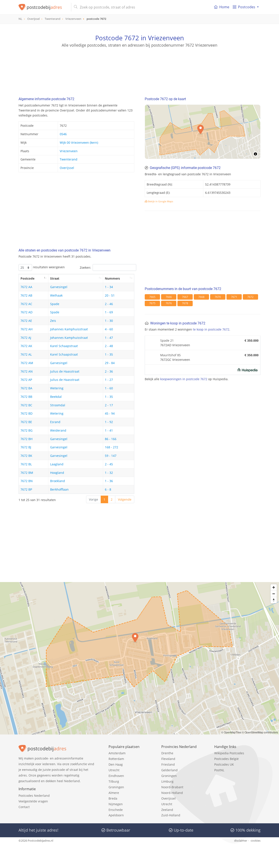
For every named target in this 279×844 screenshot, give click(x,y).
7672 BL (26, 464)
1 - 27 (109, 380)
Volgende (124, 499)
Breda (113, 798)
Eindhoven (116, 776)
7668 (201, 297)
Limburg (167, 781)
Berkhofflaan (59, 489)
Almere (114, 793)
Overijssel (67, 168)
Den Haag (116, 764)
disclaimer (240, 840)
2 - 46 (109, 304)
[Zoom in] (273, 587)
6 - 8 (108, 489)
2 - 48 (109, 346)
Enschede (116, 810)
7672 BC (26, 405)
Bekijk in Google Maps (160, 201)
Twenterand (68, 159)
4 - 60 (109, 329)
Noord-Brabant (172, 787)
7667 (185, 297)
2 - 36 (109, 371)
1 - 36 (109, 481)
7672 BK (26, 456)
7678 (185, 303)
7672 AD (26, 312)
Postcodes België (226, 759)
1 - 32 (109, 473)
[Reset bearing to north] (273, 600)
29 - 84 (110, 363)
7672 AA (26, 287)
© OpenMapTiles (231, 732)
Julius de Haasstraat (64, 371)
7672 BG (26, 430)
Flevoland (168, 759)
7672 (250, 297)
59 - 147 (110, 456)
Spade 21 (167, 340)
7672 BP (26, 489)
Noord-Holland (172, 793)
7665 (152, 297)
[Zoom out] (273, 594)
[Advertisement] (139, 67)
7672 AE (26, 321)
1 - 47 (109, 338)
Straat (54, 278)
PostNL (219, 770)
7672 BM (26, 473)
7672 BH (26, 439)
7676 (169, 303)
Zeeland (167, 810)
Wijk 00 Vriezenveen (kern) (79, 142)
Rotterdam (116, 759)
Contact (24, 807)
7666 (169, 297)
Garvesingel (58, 287)
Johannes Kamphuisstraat (69, 329)
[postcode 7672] (43, 7)
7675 (152, 303)
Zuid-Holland (170, 815)
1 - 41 (109, 430)
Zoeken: (85, 267)
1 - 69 (109, 312)
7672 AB (26, 295)
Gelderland (169, 770)
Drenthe (167, 753)
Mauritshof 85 (170, 355)
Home (224, 7)
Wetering (56, 388)
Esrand (55, 422)
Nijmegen (116, 804)
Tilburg (114, 781)
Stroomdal (57, 405)
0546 (63, 134)
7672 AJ (25, 338)
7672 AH (26, 329)
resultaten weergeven (48, 267)
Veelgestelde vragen (33, 801)
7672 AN (26, 371)
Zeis (53, 321)
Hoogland (57, 473)
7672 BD (26, 413)
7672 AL (26, 354)
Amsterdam (117, 753)
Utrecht (114, 770)
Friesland (168, 764)
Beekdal (56, 397)
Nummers (112, 278)
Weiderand (58, 430)
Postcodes (246, 7)
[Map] (139, 658)
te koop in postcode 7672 (211, 329)
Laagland (56, 464)
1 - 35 (109, 354)
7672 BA (26, 388)
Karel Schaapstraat (64, 346)
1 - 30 (109, 321)
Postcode (27, 278)
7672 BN (26, 481)
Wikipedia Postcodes (229, 753)
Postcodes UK (224, 764)
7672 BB (26, 397)
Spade (54, 304)
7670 (218, 297)
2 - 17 (109, 405)
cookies (255, 840)
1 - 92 (109, 422)
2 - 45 (109, 464)
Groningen (116, 787)
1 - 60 (109, 388)
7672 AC (26, 304)
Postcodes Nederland (34, 795)
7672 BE (26, 422)
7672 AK (26, 346)
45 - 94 (110, 413)
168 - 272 (111, 447)
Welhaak (56, 295)
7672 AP (26, 380)
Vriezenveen (69, 151)
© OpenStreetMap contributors (260, 732)
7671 (234, 297)
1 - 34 (109, 287)
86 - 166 (110, 439)
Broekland (57, 481)
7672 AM (26, 363)
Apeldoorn (116, 815)
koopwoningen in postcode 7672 (183, 379)
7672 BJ (25, 447)
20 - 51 (110, 295)
